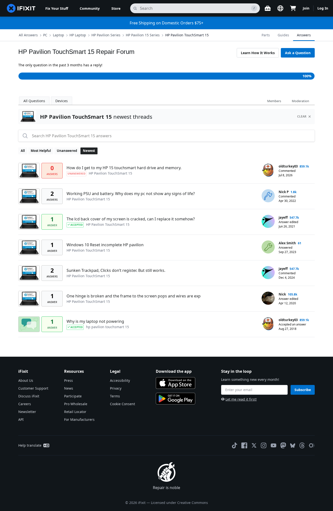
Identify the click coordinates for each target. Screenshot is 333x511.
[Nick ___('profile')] (268, 298)
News (68, 388)
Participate (73, 396)
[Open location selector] (280, 8)
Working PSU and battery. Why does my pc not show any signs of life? (131, 193)
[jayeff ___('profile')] (268, 221)
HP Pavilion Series (105, 35)
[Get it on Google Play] (175, 398)
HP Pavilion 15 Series (143, 35)
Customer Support (33, 388)
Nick (282, 294)
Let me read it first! (241, 399)
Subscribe (302, 389)
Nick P (284, 192)
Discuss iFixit (28, 396)
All (23, 150)
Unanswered (67, 150)
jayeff (283, 217)
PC (45, 35)
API (21, 419)
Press (68, 380)
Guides (283, 35)
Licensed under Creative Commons (179, 502)
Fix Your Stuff (56, 8)
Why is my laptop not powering (95, 321)
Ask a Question (298, 52)
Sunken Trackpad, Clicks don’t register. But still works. (116, 270)
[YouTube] (273, 445)
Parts (266, 35)
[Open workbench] (268, 8)
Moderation (300, 101)
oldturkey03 (288, 166)
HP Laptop (77, 35)
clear (301, 116)
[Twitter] (254, 445)
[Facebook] (244, 445)
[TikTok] (234, 445)
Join (306, 8)
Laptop (58, 35)
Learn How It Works (258, 52)
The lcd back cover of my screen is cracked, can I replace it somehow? (131, 219)
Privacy (115, 388)
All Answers (28, 35)
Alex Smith (287, 243)
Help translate (29, 445)
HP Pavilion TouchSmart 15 (187, 35)
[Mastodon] (283, 445)
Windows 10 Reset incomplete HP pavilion (105, 244)
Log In (322, 8)
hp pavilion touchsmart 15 (107, 326)
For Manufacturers (79, 419)
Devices (61, 100)
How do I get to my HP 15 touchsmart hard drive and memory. (124, 167)
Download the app (174, 371)
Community (90, 8)
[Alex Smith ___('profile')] (268, 247)
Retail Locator (75, 411)
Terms (115, 396)
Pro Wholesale (75, 404)
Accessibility (120, 380)
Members (274, 101)
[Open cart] (293, 8)
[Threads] (302, 445)
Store (115, 8)
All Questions (34, 100)
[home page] (21, 8)
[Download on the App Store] (175, 383)
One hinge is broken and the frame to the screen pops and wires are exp (134, 296)
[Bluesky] (292, 445)
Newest (89, 150)
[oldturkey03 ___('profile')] (268, 170)
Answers (304, 35)
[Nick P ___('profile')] (268, 195)
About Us (25, 380)
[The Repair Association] (312, 445)
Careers (24, 404)
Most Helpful (41, 150)
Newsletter (27, 411)
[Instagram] (264, 445)
